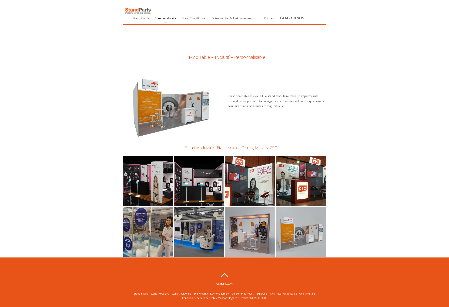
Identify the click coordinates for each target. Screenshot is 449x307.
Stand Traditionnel (194, 18)
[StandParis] (138, 12)
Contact (269, 18)
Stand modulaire (165, 18)
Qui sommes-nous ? (243, 293)
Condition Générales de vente (199, 298)
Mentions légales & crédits (233, 298)
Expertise (262, 293)
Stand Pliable (141, 18)
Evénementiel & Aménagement (232, 18)
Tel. (292, 18)
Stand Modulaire (160, 293)
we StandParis (307, 293)
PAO (272, 293)
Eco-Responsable (287, 293)
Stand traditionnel (182, 293)
